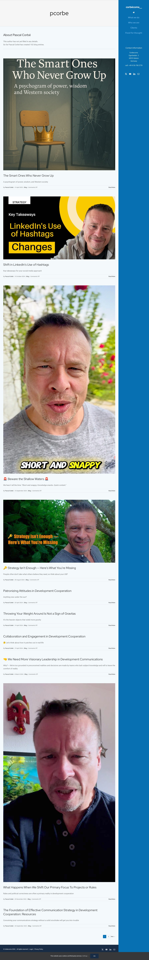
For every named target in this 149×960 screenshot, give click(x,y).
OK (94, 956)
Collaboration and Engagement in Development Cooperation (44, 636)
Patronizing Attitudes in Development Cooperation (37, 591)
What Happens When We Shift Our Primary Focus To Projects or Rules (49, 887)
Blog (25, 187)
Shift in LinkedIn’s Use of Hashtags (26, 265)
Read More (112, 187)
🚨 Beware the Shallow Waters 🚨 (26, 479)
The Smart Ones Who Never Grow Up (28, 175)
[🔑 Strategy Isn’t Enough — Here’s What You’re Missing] (59, 531)
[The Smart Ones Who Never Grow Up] (59, 114)
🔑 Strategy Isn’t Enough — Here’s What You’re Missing (39, 568)
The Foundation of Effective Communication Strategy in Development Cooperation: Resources (50, 912)
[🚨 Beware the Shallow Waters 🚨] (59, 379)
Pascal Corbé (9, 187)
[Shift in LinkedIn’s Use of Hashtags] (59, 227)
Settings (85, 956)
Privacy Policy (38, 949)
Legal (31, 949)
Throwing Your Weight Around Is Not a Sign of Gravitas (39, 613)
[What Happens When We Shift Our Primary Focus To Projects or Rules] (59, 782)
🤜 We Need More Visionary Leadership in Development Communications (53, 659)
